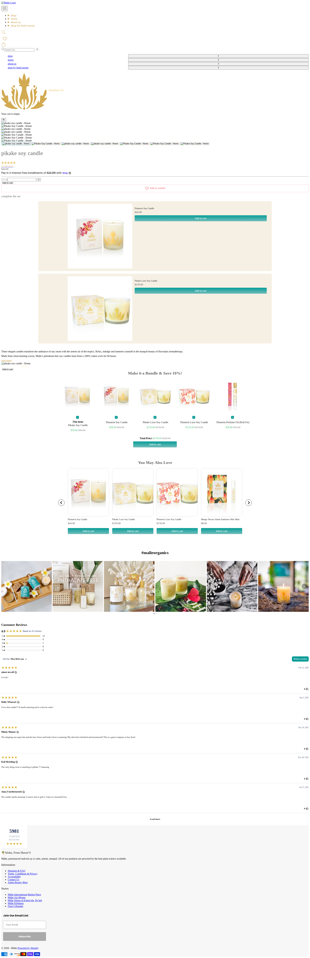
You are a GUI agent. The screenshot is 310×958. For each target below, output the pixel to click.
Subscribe (24, 936)
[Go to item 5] (134, 143)
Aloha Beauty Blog (18, 882)
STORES (14, 18)
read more (6, 360)
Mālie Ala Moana (17, 897)
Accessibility (14, 876)
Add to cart (7, 183)
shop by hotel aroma (23, 25)
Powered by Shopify (28, 948)
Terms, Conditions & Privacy (22, 873)
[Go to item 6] (164, 143)
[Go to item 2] (46, 143)
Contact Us (13, 879)
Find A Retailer (15, 906)
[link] (26, 586)
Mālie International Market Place (24, 894)
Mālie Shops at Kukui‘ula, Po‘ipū (25, 900)
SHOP (13, 15)
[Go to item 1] (16, 143)
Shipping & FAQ (16, 870)
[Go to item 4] (104, 143)
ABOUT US (16, 22)
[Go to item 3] (75, 143)
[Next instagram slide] (304, 586)
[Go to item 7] (195, 143)
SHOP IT (26, 586)
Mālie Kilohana (16, 903)
